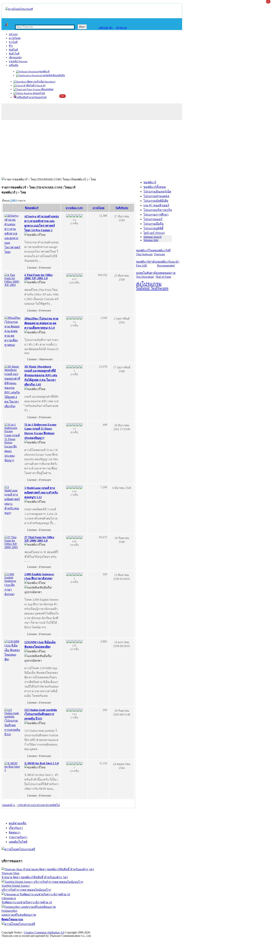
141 (28, 805)
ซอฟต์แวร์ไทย (145, 252)
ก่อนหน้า (8, 805)
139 (19, 805)
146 (50, 805)
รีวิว (11, 46)
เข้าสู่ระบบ (120, 27)
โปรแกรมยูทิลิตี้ (153, 228)
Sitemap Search (152, 236)
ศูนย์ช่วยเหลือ (17, 823)
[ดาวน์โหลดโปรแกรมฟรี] (19, 9)
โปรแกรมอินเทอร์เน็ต (157, 191)
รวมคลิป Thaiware (18, 61)
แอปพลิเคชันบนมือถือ (53, 75)
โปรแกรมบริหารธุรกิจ (157, 210)
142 (33, 805)
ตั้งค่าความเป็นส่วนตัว (15, 928)
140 (24, 805)
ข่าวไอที (13, 42)
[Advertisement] (135, 149)
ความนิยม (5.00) (74, 208)
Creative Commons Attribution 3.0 (44, 932)
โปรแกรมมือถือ (153, 223)
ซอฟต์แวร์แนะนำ (168, 263)
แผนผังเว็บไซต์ (18, 841)
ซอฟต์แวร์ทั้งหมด (154, 186)
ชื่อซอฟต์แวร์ (31, 208)
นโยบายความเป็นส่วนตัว (49, 928)
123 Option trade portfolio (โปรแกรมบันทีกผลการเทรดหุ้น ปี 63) (40, 714)
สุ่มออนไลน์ (38, 93)
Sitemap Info (150, 240)
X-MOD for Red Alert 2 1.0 (41, 763)
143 (37, 805)
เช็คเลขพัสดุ (46, 89)
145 (46, 805)
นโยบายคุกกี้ (76, 928)
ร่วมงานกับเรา (18, 837)
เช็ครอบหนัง (15, 57)
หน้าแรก (13, 34)
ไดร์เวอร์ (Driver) (154, 233)
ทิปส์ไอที (13, 49)
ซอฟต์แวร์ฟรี (162, 252)
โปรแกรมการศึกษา (155, 214)
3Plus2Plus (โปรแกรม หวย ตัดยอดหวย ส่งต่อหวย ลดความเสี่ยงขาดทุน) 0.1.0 (41, 323)
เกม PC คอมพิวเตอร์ (156, 205)
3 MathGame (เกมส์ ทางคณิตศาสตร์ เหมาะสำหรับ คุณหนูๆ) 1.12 (41, 492)
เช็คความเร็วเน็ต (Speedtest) (40, 81)
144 (41, 805)
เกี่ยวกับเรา (16, 827)
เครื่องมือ (13, 65)
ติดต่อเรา (14, 832)
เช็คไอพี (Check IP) (35, 85)
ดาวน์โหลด (14, 38)
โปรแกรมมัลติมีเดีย (155, 200)
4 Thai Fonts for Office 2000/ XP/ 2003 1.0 (38, 276)
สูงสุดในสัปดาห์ (146, 274)
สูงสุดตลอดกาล (166, 274)
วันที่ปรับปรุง (121, 208)
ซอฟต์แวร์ (44, 71)
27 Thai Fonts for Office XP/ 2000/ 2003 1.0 (39, 539)
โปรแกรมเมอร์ (152, 219)
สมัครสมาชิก (105, 27)
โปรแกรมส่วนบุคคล (156, 196)
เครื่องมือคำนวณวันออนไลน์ (31, 97)
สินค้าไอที (14, 53)
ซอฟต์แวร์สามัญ (146, 263)
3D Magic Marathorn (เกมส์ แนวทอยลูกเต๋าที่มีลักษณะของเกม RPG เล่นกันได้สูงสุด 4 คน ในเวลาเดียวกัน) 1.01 (40, 375)
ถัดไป (56, 805)
